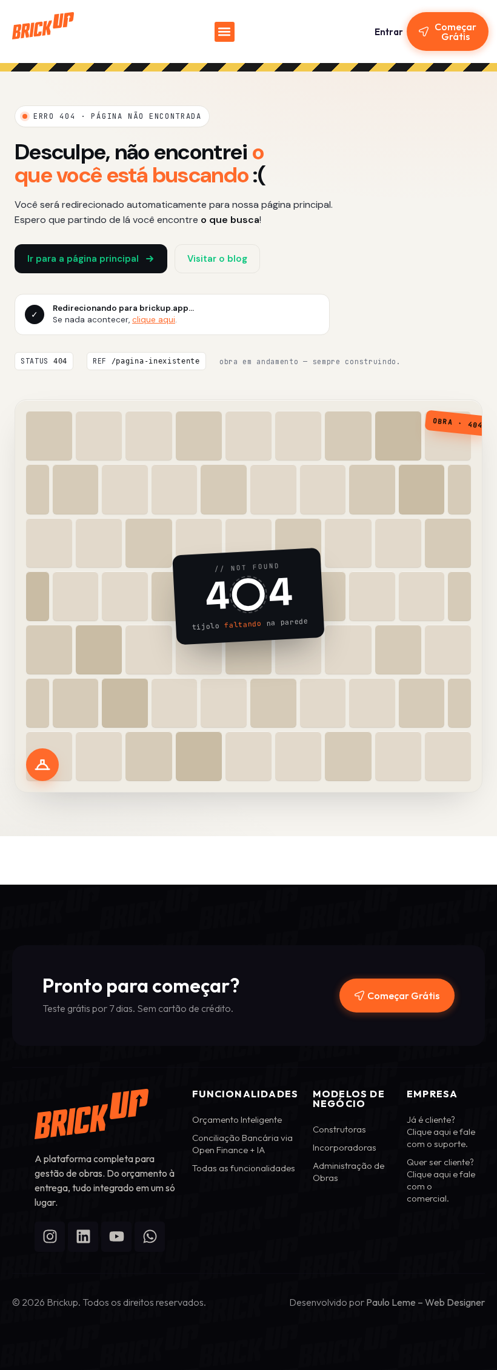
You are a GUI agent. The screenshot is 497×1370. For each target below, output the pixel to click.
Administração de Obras (348, 1171)
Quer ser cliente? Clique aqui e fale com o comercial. (441, 1180)
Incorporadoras (344, 1147)
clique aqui (153, 319)
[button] (225, 32)
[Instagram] (50, 1237)
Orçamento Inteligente (237, 1119)
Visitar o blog (217, 259)
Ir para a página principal (83, 259)
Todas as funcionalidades (243, 1168)
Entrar (389, 32)
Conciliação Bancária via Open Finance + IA (242, 1144)
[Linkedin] (83, 1237)
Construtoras (339, 1129)
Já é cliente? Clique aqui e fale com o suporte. (441, 1131)
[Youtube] (116, 1237)
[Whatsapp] (150, 1237)
